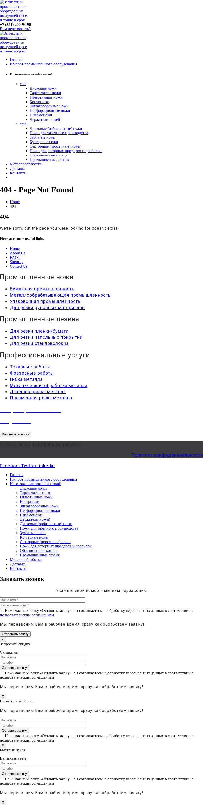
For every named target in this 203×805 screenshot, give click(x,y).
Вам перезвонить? (15, 29)
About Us (17, 253)
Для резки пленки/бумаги (39, 331)
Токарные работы (30, 366)
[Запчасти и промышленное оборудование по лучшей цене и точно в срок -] (13, 20)
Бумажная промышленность (42, 288)
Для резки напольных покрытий (46, 337)
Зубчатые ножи (42, 137)
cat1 (23, 84)
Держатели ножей (45, 119)
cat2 (23, 124)
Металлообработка (26, 164)
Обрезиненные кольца (48, 155)
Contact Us (18, 266)
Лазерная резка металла (38, 391)
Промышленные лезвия (50, 159)
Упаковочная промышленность (45, 301)
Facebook (10, 465)
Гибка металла (26, 379)
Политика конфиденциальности (167, 455)
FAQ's (15, 257)
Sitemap (16, 262)
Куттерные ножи (44, 142)
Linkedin (46, 465)
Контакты (18, 173)
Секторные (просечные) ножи (55, 146)
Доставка (17, 168)
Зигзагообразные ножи (49, 106)
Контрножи (39, 102)
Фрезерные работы (32, 373)
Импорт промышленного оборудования (43, 64)
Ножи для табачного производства (59, 133)
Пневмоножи (41, 115)
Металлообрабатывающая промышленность (60, 295)
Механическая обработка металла (48, 385)
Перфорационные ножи (50, 110)
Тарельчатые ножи (45, 93)
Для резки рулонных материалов (47, 307)
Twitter (29, 465)
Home (15, 248)
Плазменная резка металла (41, 397)
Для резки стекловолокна (39, 343)
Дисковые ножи (43, 88)
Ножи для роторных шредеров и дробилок (66, 151)
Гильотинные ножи (46, 97)
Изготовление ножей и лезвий (35, 484)
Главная (16, 59)
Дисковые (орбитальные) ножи (56, 128)
